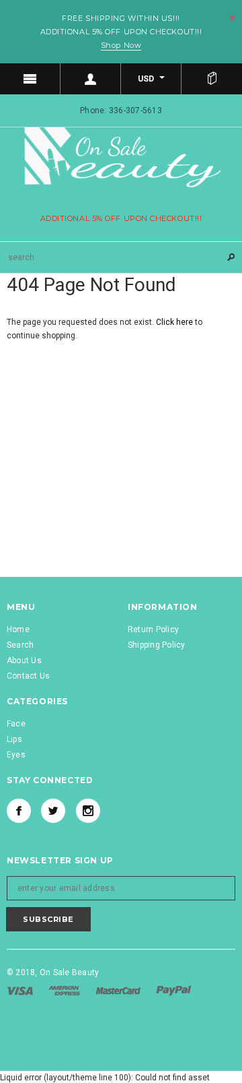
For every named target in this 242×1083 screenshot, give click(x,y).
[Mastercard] (119, 990)
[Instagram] (88, 811)
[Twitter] (53, 811)
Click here (175, 322)
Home (18, 629)
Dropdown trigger (91, 78)
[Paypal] (174, 990)
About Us (24, 660)
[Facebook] (19, 811)
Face (16, 724)
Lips (14, 739)
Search (20, 645)
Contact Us (28, 676)
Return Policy (153, 629)
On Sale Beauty (69, 972)
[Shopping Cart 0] (212, 78)
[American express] (65, 990)
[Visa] (21, 990)
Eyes (16, 755)
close (232, 18)
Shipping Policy (157, 645)
